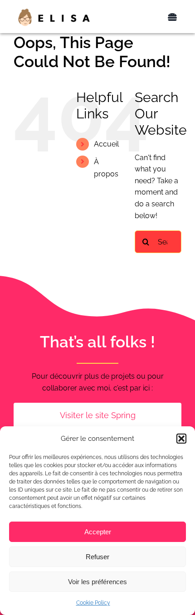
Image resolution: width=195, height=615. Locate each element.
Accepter (97, 532)
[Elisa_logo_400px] (54, 11)
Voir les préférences (97, 582)
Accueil (106, 144)
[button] (181, 438)
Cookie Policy (93, 603)
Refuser (97, 557)
